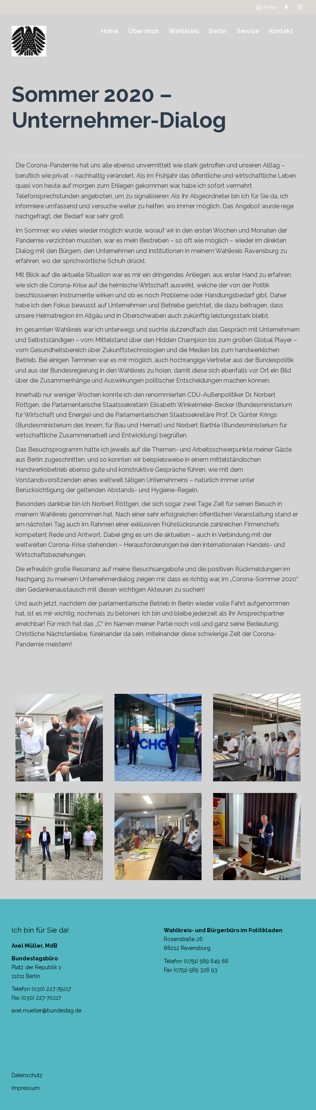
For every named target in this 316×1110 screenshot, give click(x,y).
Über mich (143, 31)
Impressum (26, 1088)
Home (109, 31)
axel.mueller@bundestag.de (46, 1010)
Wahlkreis (184, 31)
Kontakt (281, 31)
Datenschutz (27, 1075)
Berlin (218, 31)
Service (248, 31)
